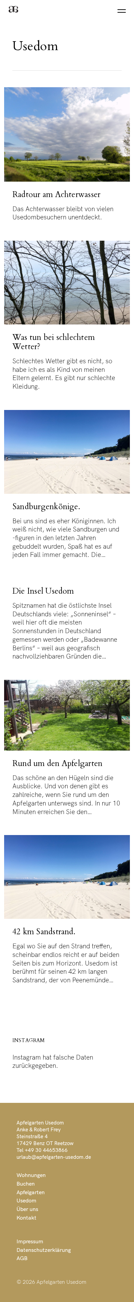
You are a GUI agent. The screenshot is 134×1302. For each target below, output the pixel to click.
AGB (21, 1258)
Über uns (27, 1209)
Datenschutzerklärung (43, 1249)
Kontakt (26, 1217)
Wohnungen (31, 1175)
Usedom (26, 1200)
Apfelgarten (30, 1192)
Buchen (25, 1183)
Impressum (29, 1241)
